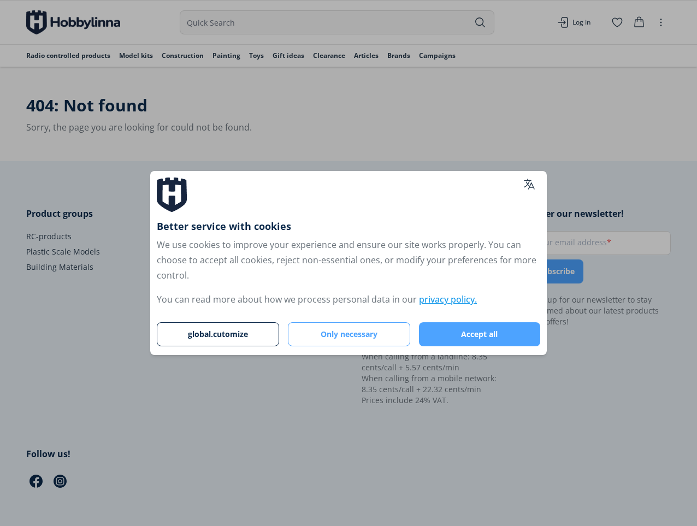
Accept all (479, 334)
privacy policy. (448, 299)
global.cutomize (218, 334)
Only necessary (349, 334)
